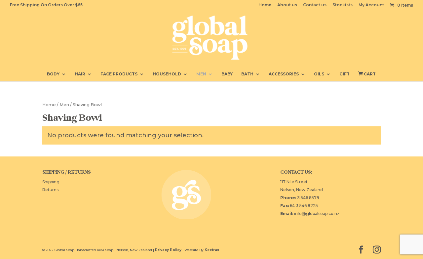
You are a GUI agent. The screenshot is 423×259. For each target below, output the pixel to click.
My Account (371, 5)
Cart (367, 73)
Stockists (342, 5)
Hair (80, 74)
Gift (344, 74)
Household (167, 74)
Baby (227, 74)
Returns (50, 189)
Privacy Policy (168, 250)
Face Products (118, 74)
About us (287, 5)
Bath (247, 74)
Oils (319, 74)
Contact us (315, 5)
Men (201, 74)
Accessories (284, 74)
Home (264, 5)
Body (53, 74)
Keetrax (212, 250)
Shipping (50, 181)
